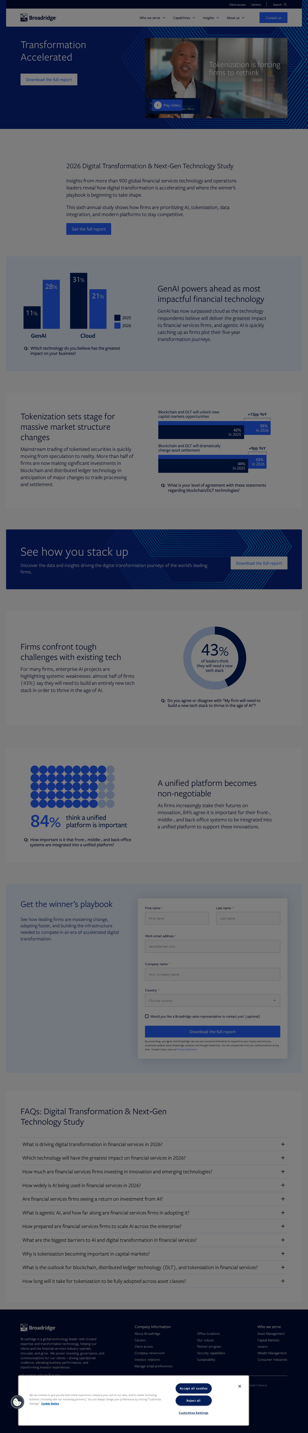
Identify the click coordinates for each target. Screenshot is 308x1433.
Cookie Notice (50, 1403)
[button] (17, 1402)
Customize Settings (193, 1413)
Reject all (193, 1400)
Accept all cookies (194, 1388)
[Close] (240, 1386)
